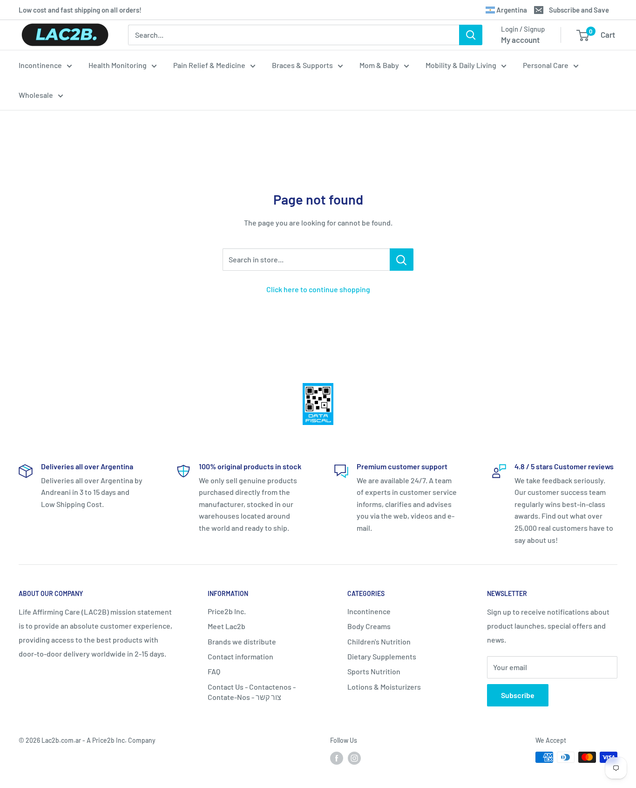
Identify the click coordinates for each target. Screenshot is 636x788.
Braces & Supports (302, 65)
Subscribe (518, 695)
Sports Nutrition (373, 671)
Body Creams (369, 626)
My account (520, 39)
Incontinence (40, 65)
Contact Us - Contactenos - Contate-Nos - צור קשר (252, 691)
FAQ (214, 671)
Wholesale (36, 94)
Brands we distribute (242, 641)
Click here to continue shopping (318, 289)
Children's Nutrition (379, 641)
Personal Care (545, 65)
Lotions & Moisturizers (384, 686)
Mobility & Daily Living (461, 65)
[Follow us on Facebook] (336, 758)
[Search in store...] (401, 259)
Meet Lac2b (226, 626)
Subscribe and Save (579, 10)
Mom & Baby (379, 65)
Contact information (240, 656)
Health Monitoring (117, 65)
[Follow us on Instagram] (354, 758)
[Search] (470, 35)
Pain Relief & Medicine (209, 65)
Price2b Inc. (227, 611)
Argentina (511, 10)
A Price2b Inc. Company (121, 740)
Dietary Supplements (381, 656)
